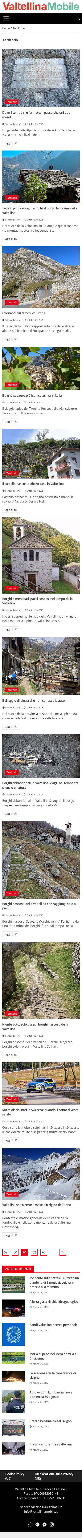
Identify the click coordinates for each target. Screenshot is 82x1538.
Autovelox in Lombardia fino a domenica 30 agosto (51, 1394)
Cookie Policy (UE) (14, 1476)
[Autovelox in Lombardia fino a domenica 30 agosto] (13, 1401)
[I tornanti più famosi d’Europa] (41, 277)
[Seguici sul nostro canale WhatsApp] (30, 1524)
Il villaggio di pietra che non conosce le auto (33, 700)
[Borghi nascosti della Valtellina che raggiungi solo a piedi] (41, 860)
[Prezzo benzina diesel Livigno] (13, 1427)
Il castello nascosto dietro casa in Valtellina (33, 484)
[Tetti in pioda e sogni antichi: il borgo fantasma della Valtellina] (41, 177)
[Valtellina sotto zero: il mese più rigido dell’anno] (41, 1174)
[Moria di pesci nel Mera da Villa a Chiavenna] (13, 1358)
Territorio (11, 102)
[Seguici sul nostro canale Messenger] (45, 1524)
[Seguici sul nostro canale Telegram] (37, 1524)
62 (34, 1252)
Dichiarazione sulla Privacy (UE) (54, 1476)
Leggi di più (10, 143)
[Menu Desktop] (6, 18)
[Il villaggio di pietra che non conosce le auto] (41, 666)
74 (63, 1252)
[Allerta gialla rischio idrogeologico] (13, 1308)
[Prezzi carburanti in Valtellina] (13, 1448)
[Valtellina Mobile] (41, 6)
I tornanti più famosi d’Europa (23, 313)
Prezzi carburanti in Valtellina (51, 1444)
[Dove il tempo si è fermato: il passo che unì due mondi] (41, 78)
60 (15, 1252)
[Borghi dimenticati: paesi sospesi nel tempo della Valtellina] (41, 555)
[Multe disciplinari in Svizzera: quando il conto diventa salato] (41, 1083)
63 (44, 1252)
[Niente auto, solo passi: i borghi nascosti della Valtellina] (41, 980)
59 (5, 1252)
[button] (78, 18)
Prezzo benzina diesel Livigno (51, 1421)
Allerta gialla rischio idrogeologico (54, 1301)
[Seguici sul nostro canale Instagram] (52, 1524)
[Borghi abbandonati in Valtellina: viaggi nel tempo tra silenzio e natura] (41, 756)
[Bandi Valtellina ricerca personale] (13, 1334)
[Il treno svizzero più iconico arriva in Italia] (41, 368)
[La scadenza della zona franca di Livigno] (13, 1376)
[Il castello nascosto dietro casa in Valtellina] (41, 454)
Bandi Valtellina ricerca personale (54, 1325)
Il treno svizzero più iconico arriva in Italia (32, 395)
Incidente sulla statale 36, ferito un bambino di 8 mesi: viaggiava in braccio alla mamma (54, 1282)
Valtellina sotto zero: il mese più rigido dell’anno (36, 1205)
